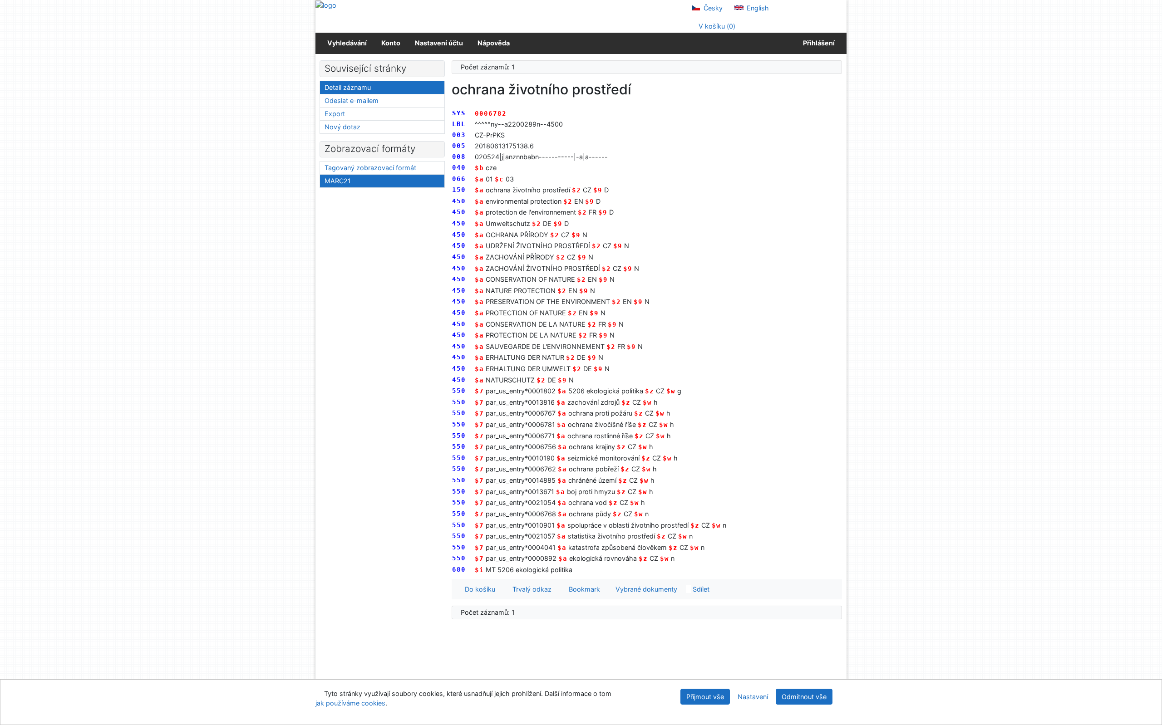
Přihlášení (817, 43)
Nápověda (494, 43)
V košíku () (716, 26)
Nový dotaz (342, 127)
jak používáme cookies (350, 703)
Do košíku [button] (478, 589)
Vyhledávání (347, 43)
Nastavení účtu (439, 43)
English (757, 8)
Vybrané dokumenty (645, 589)
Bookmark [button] (582, 589)
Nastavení (753, 697)
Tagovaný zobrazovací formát (370, 167)
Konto (390, 43)
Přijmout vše (705, 697)
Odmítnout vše (804, 697)
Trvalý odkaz (530, 589)
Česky (712, 8)
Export (335, 114)
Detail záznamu (348, 87)
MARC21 (338, 181)
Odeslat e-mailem (352, 100)
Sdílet (700, 589)
